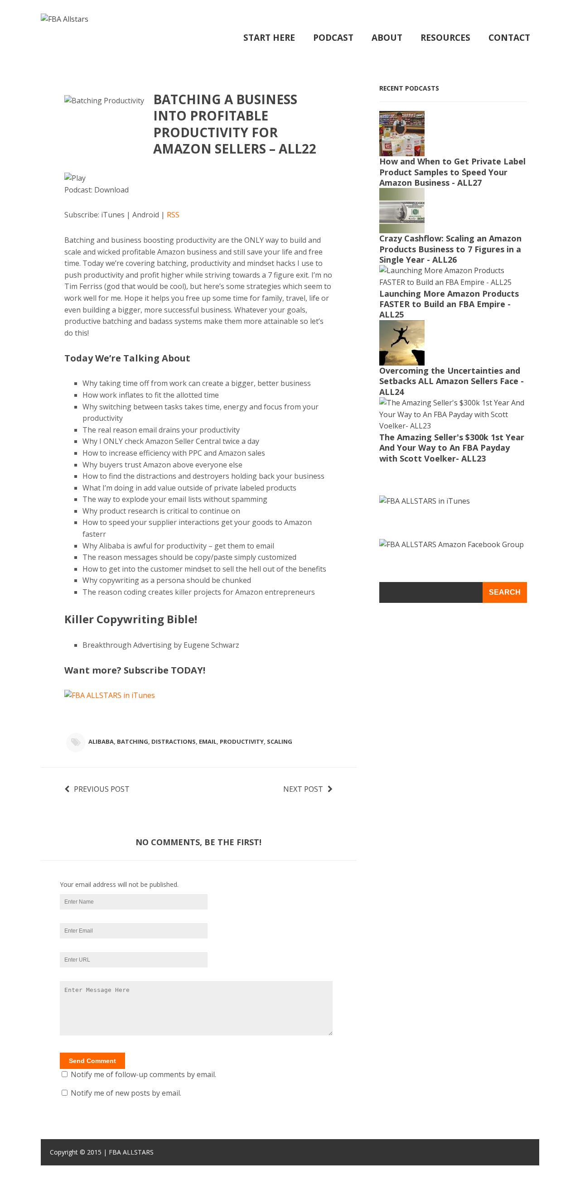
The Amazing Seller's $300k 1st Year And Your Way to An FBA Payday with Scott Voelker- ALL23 (451, 448)
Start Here (269, 37)
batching (132, 741)
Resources (445, 37)
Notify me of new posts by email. (126, 1093)
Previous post (102, 789)
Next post (303, 789)
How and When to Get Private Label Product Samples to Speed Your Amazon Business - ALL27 (452, 172)
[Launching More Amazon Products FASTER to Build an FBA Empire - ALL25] (453, 282)
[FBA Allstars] (64, 19)
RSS (173, 215)
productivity (242, 741)
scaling (279, 741)
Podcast (333, 37)
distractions (173, 741)
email (208, 741)
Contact (509, 37)
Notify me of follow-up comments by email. (143, 1074)
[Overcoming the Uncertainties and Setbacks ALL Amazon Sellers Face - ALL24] (402, 359)
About (387, 37)
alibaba (101, 741)
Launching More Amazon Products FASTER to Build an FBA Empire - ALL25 (449, 304)
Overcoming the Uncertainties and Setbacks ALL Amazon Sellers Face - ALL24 (451, 381)
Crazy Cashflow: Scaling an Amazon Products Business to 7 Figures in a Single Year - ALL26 (450, 249)
